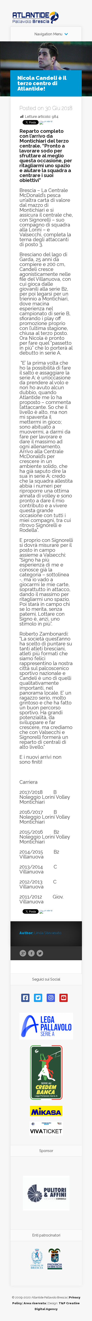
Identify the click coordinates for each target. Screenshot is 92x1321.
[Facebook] (25, 998)
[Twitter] (38, 998)
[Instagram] (51, 998)
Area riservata (35, 1303)
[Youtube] (63, 998)
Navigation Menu (48, 34)
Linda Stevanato (47, 933)
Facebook (31, 953)
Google (22, 953)
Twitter (39, 953)
